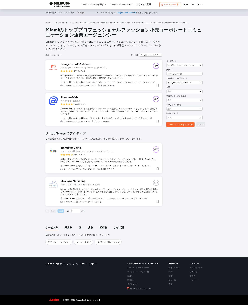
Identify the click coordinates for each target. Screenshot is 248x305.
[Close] (169, 108)
